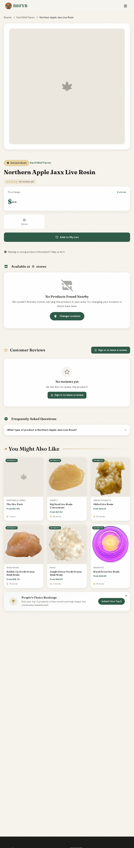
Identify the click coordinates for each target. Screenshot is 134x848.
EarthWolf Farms (25, 17)
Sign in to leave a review (112, 350)
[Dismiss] (126, 596)
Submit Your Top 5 (111, 601)
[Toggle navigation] (125, 6)
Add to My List (69, 237)
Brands (7, 17)
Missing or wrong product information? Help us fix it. (36, 251)
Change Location (70, 316)
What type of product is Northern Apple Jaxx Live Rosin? (42, 430)
